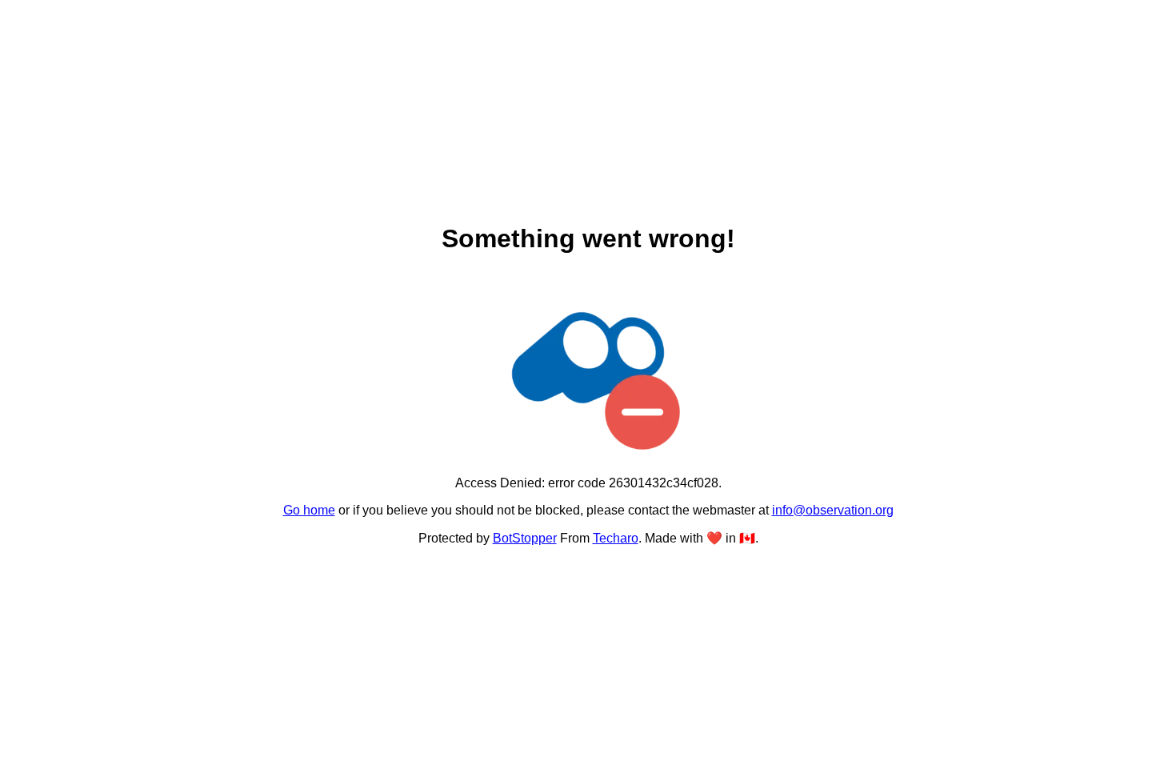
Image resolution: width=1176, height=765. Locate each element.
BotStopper (525, 538)
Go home (309, 510)
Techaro (615, 538)
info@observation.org (833, 510)
